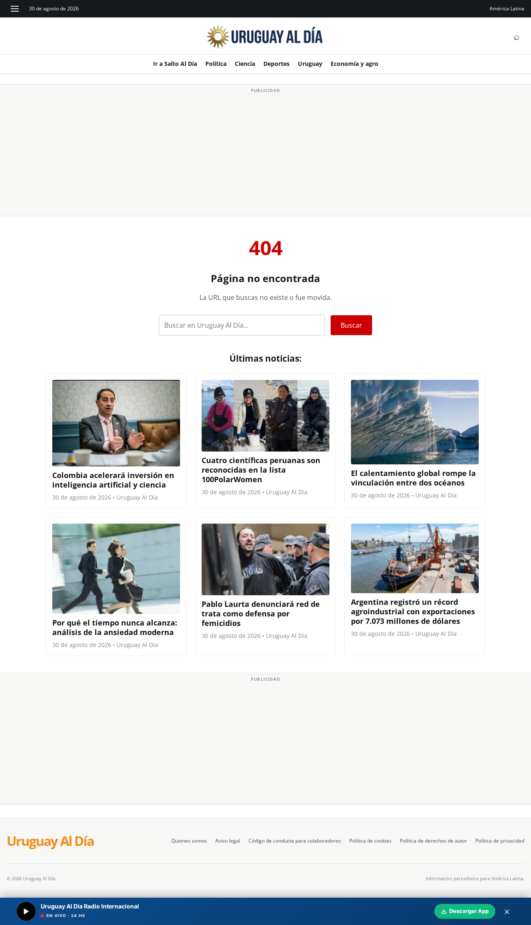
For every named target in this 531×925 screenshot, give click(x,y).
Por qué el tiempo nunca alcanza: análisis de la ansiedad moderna (114, 627)
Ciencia (245, 64)
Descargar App (469, 911)
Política (216, 64)
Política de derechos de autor (433, 840)
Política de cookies (370, 840)
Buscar (351, 325)
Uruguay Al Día (50, 841)
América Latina (507, 8)
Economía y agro (354, 64)
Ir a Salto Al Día (175, 64)
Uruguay (310, 64)
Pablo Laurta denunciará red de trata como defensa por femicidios (261, 613)
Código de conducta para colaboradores (294, 840)
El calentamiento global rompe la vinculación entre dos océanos (413, 478)
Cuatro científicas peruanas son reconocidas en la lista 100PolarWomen (261, 469)
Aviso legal (227, 840)
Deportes (276, 64)
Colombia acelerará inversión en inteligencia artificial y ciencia (113, 480)
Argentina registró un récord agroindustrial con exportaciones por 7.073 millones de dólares (413, 611)
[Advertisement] (265, 153)
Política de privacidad (499, 840)
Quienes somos (189, 840)
